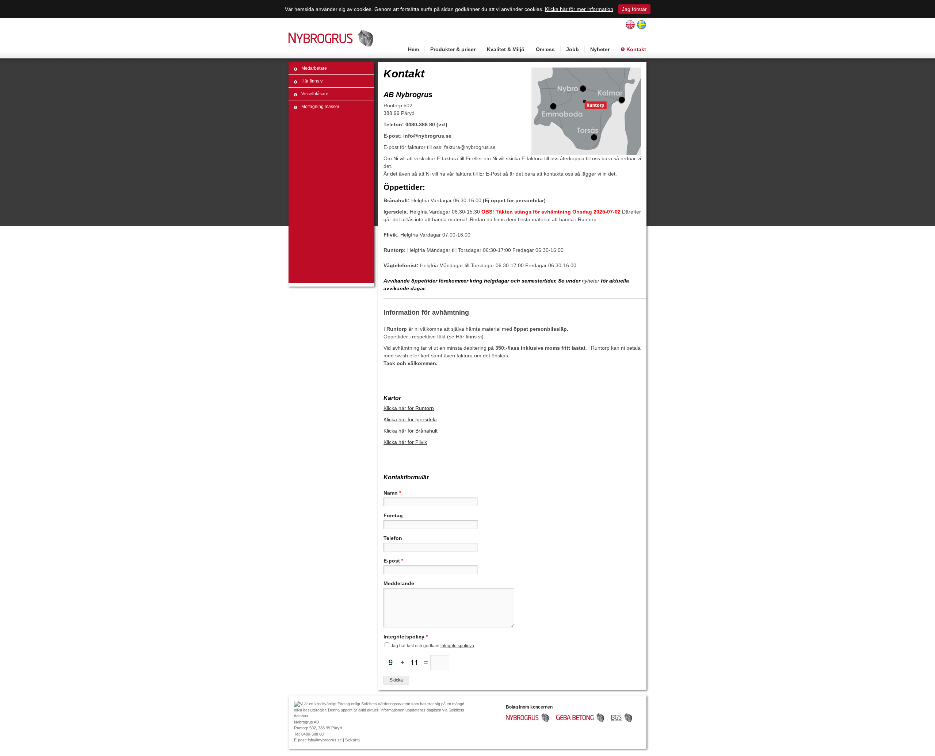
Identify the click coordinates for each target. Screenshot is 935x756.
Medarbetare (314, 68)
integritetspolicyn (457, 645)
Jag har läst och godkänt (432, 645)
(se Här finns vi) (465, 336)
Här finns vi (312, 81)
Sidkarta (352, 740)
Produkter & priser (453, 49)
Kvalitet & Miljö (505, 49)
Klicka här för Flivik (405, 442)
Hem (413, 49)
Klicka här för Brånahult (410, 431)
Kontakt (636, 49)
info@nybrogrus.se (325, 740)
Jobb (572, 49)
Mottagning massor (320, 106)
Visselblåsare (314, 93)
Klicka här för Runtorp (408, 408)
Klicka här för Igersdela (410, 419)
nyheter (591, 281)
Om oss (545, 49)
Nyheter (600, 49)
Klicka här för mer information (579, 9)
